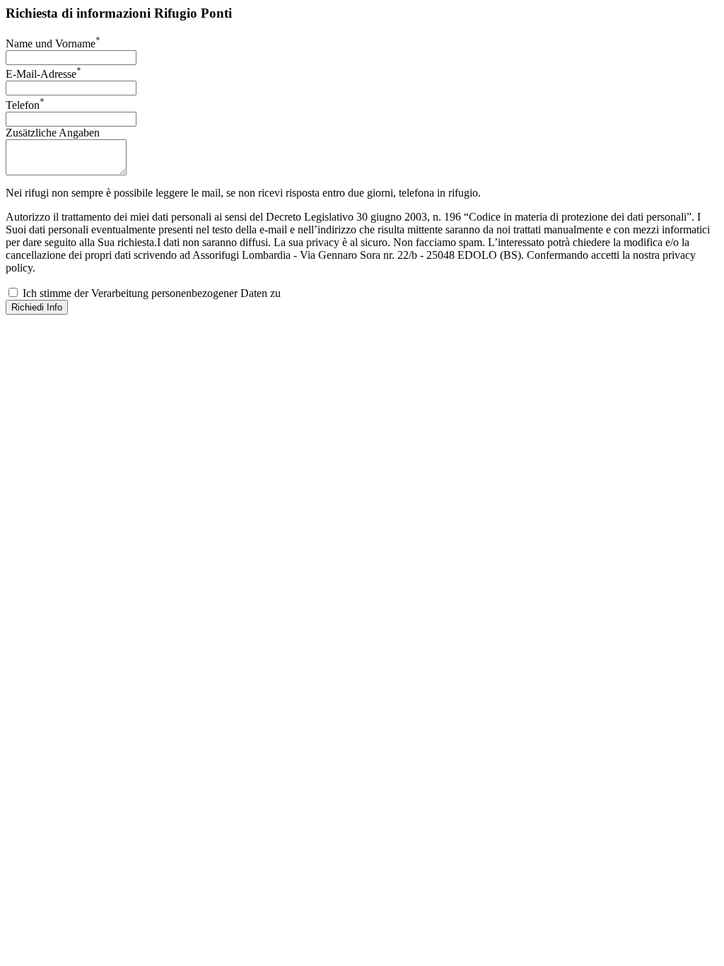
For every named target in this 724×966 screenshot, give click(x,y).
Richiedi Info (36, 307)
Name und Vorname (53, 43)
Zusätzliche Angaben (53, 133)
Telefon (25, 105)
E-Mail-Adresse (43, 74)
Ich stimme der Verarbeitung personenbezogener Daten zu (150, 293)
